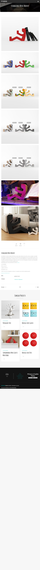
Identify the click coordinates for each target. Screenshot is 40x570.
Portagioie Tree (7, 323)
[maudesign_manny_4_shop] (20, 240)
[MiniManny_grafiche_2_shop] (20, 143)
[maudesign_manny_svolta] (20, 205)
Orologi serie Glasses (27, 323)
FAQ (20, 373)
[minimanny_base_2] (20, 73)
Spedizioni (20, 374)
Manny (18, 262)
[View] (4, 327)
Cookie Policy (20, 377)
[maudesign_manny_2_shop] (20, 50)
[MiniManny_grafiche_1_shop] (20, 178)
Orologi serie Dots (27, 352)
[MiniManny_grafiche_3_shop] (20, 108)
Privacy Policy (20, 378)
